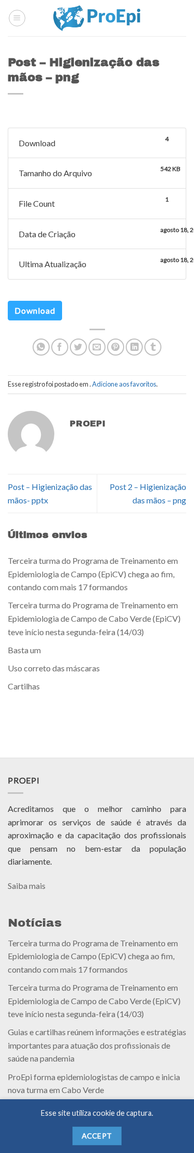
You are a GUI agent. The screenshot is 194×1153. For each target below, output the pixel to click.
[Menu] (17, 18)
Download (34, 310)
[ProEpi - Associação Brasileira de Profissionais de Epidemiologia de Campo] (97, 18)
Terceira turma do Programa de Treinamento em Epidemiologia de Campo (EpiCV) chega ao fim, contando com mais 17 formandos (93, 574)
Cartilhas (24, 686)
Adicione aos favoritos (124, 384)
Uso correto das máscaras (54, 668)
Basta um (24, 649)
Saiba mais (27, 885)
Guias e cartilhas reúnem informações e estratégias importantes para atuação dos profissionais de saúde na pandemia (97, 1045)
